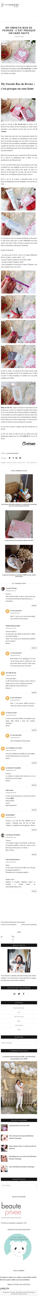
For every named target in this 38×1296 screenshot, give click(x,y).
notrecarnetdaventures (13, 859)
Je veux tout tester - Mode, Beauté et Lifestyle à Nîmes (19, 1292)
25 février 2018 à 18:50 (11, 862)
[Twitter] (9, 457)
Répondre (34, 605)
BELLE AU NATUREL (19, 1008)
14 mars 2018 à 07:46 (15, 655)
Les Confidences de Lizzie (14, 748)
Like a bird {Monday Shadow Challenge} (21, 1167)
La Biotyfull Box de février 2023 (19, 1125)
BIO (19, 1012)
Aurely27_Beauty (11, 588)
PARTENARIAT (32, 462)
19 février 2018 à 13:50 (11, 628)
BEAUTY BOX (11, 462)
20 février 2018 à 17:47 (11, 817)
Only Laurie (9, 790)
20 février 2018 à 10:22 (11, 792)
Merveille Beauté (11, 673)
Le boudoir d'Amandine (13, 768)
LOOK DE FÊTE (19, 1025)
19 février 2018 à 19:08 (11, 675)
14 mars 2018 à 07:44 (15, 700)
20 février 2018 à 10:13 (11, 770)
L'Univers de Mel (11, 713)
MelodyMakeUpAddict (13, 626)
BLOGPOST (22, 462)
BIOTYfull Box (19, 1016)
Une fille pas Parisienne (13, 835)
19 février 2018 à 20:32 (11, 715)
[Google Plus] (16, 457)
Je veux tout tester (16, 610)
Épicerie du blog (23, 1294)
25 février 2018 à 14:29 (11, 837)
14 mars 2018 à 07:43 (15, 613)
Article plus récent (9, 924)
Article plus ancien (28, 924)
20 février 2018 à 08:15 (11, 750)
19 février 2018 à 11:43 (11, 590)
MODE (19, 1029)
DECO (19, 1021)
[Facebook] (13, 457)
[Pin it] (20, 457)
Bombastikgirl (10, 815)
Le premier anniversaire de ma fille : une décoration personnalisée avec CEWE (19, 1058)
